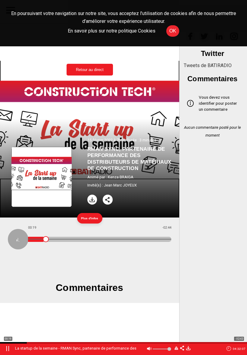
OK (172, 30)
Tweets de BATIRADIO (208, 65)
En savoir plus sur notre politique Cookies (111, 31)
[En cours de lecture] (18, 239)
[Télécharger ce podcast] (188, 348)
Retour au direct (90, 69)
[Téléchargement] (92, 200)
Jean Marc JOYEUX (120, 185)
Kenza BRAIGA (120, 177)
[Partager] (108, 200)
